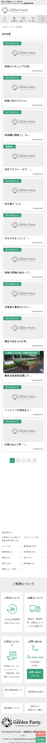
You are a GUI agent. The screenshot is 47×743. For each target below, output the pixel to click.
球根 (4, 558)
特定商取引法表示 (36, 692)
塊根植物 (5, 552)
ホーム (5, 21)
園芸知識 (27, 546)
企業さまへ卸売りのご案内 (35, 708)
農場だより (6, 569)
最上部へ (42, 733)
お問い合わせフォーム (35, 674)
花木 (25, 558)
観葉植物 (27, 563)
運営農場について (12, 708)
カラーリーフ (29, 537)
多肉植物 (27, 552)
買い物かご (33, 21)
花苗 (4, 563)
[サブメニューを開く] (42, 537)
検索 (42, 739)
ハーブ (4, 546)
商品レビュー (23, 21)
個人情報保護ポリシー (14, 692)
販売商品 (14, 21)
